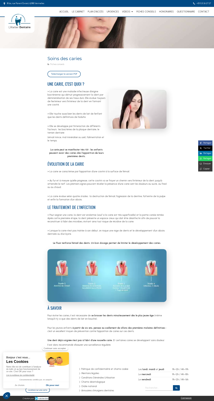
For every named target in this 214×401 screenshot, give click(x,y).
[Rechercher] (176, 388)
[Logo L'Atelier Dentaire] (19, 28)
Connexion (186, 398)
